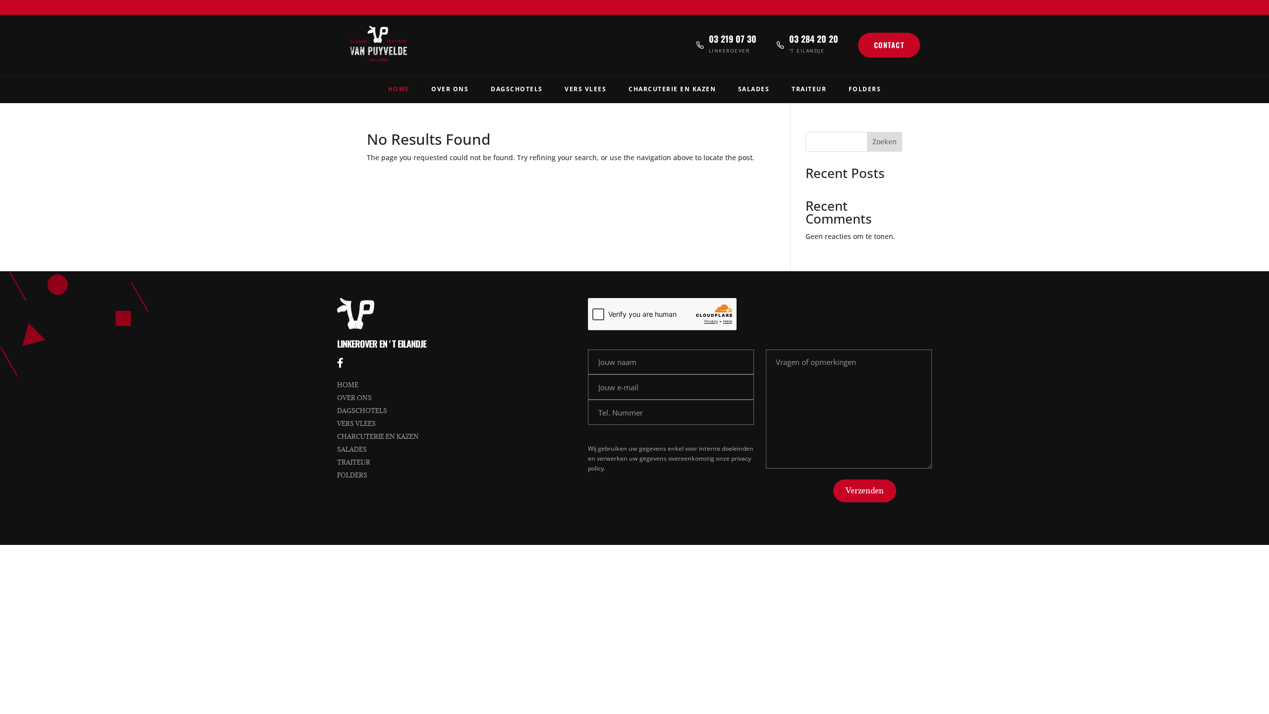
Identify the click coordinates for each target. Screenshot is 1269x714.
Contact (889, 45)
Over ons (354, 398)
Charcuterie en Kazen (672, 89)
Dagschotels (517, 89)
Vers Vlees (585, 89)
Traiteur (809, 89)
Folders (865, 89)
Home (398, 89)
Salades (754, 89)
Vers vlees (356, 423)
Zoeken (884, 141)
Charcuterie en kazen (378, 436)
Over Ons (449, 89)
